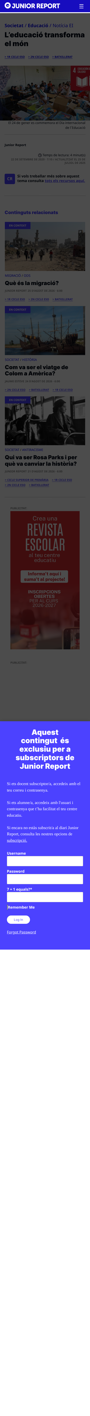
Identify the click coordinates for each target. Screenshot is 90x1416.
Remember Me (21, 907)
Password (15, 871)
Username (16, 853)
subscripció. (17, 840)
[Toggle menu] (81, 6)
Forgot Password (21, 932)
